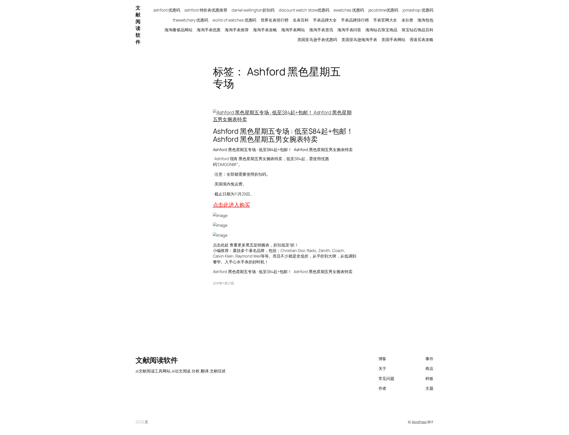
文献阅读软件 (138, 24)
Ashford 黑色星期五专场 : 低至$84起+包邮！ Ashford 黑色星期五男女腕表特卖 (283, 135)
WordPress (419, 422)
